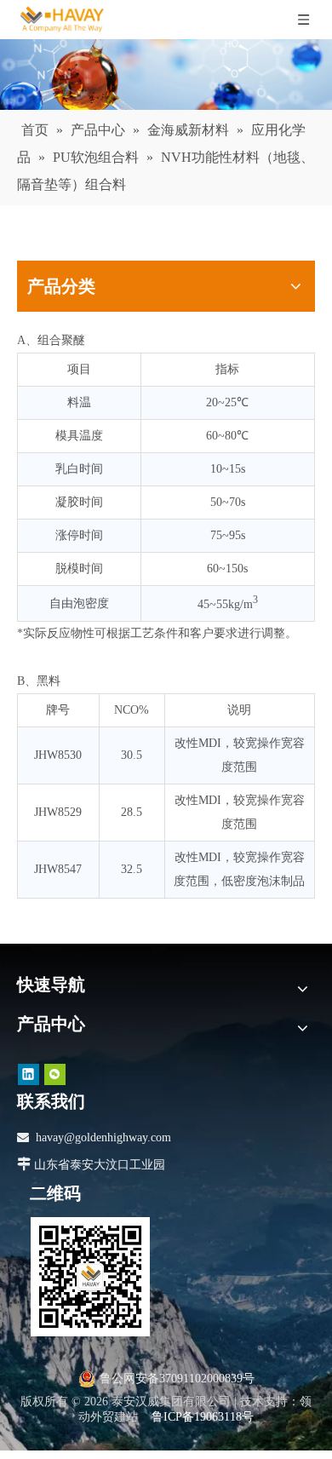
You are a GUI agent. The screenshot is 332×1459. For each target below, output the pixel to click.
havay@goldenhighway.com (103, 1137)
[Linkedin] (28, 1074)
